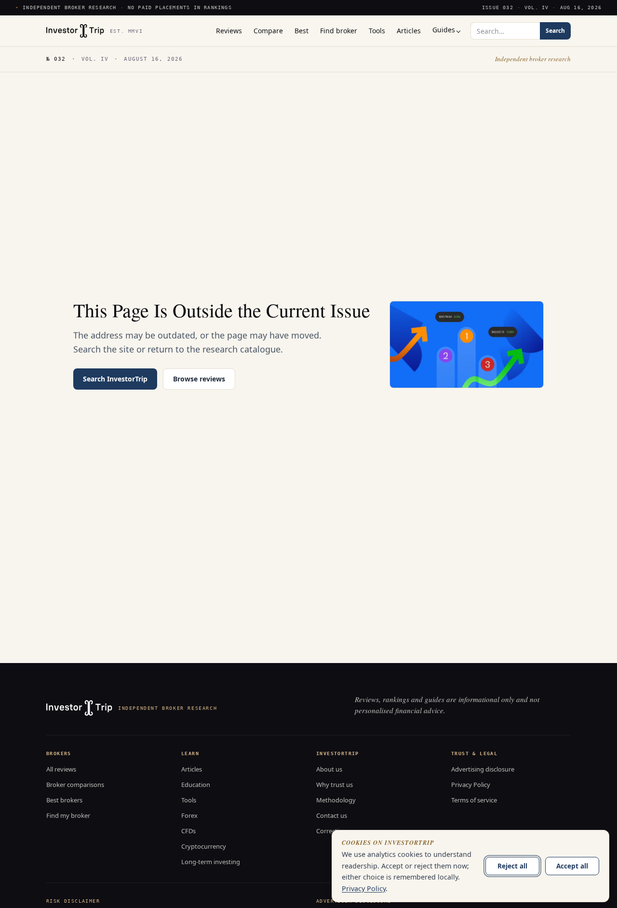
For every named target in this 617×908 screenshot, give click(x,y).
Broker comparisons (75, 784)
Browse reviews (199, 378)
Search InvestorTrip (115, 378)
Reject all (512, 865)
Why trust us (334, 784)
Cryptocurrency (203, 846)
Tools (188, 800)
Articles (191, 769)
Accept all (572, 865)
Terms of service (474, 800)
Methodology (336, 800)
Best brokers (64, 800)
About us (329, 769)
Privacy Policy (470, 784)
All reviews (61, 769)
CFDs (188, 831)
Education (195, 784)
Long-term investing (210, 861)
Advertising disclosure (482, 769)
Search (555, 31)
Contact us (331, 815)
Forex (189, 815)
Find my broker (68, 815)
